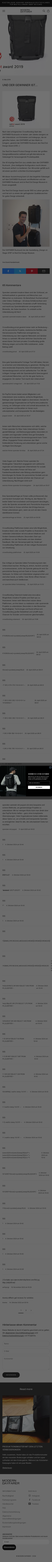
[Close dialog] (50, 767)
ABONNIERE (39, 787)
